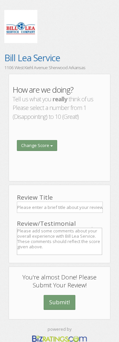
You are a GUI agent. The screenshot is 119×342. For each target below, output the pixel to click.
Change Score (35, 145)
